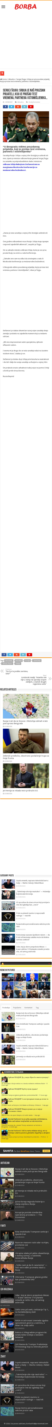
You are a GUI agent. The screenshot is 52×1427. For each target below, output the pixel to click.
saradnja (37, 661)
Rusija (27, 661)
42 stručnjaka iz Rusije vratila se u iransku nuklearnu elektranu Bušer (23, 1083)
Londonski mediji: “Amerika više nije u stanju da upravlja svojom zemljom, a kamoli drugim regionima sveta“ (33, 680)
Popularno (17, 1008)
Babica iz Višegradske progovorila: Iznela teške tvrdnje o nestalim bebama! (31, 1334)
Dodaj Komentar (34, 102)
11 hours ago (43, 1095)
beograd (8, 661)
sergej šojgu (7, 663)
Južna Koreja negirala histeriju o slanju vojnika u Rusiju (30, 1202)
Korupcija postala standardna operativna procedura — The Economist (28, 1214)
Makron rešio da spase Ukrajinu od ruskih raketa (17, 1115)
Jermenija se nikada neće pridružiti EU (20, 790)
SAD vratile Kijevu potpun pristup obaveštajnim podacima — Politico (24, 1137)
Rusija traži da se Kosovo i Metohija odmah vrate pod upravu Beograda (31, 1170)
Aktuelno (11, 79)
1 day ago (45, 1105)
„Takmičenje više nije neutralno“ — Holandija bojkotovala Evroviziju (31, 1375)
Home (4, 79)
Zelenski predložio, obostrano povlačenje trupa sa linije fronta (29, 1181)
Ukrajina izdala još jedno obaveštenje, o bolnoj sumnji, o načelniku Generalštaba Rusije (32, 1255)
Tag (37, 1008)
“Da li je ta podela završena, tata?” (17, 671)
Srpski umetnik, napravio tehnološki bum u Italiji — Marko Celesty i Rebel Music (32, 1365)
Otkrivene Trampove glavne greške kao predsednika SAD (20, 1095)
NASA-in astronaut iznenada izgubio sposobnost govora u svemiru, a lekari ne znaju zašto (31, 1323)
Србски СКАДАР (14, 1077)
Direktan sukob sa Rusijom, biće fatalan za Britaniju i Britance (21, 1105)
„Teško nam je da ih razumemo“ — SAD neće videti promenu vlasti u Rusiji (31, 1267)
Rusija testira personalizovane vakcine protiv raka (29, 1409)
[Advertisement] (26, 40)
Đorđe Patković (14, 1119)
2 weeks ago (13, 1127)
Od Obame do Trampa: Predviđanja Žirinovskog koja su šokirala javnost (31, 1345)
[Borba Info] (26, 6)
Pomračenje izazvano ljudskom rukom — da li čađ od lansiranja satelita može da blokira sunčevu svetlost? (33, 937)
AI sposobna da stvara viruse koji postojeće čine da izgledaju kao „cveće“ (30, 1387)
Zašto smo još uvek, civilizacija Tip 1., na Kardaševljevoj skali (32, 1310)
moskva (19, 661)
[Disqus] (26, 839)
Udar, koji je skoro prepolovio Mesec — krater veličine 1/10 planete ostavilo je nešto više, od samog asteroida (32, 949)
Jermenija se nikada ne (13, 73)
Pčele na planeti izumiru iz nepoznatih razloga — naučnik (29, 1398)
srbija (18, 663)
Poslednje (6, 1008)
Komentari (28, 1008)
